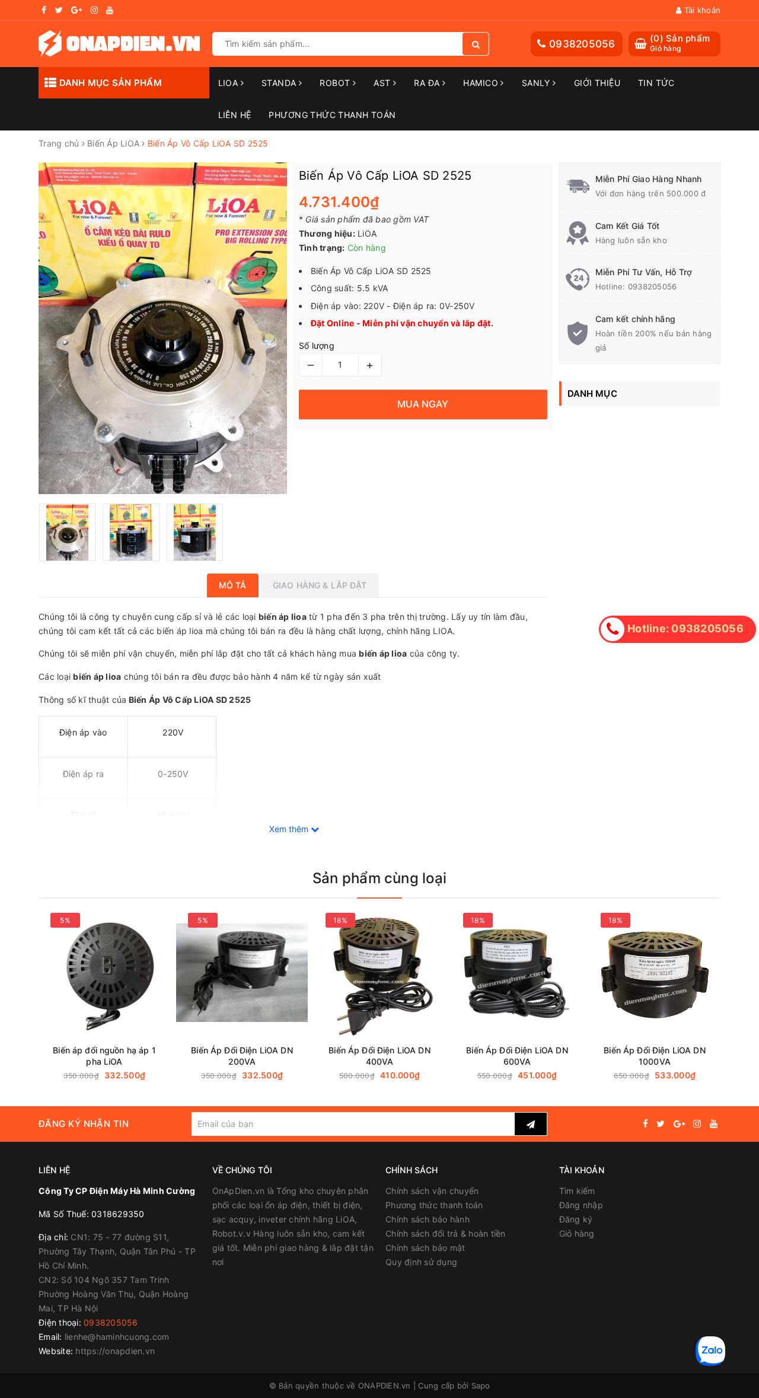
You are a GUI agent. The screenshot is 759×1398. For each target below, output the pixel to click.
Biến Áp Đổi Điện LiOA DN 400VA (379, 1055)
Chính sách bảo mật (425, 1248)
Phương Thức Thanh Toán (332, 115)
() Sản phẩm (680, 43)
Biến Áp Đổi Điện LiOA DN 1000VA (654, 1055)
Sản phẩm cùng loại (379, 878)
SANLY (537, 83)
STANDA (280, 83)
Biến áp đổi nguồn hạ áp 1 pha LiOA (104, 1055)
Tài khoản (701, 10)
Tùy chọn (138, 1076)
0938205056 (582, 44)
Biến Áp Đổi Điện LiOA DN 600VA (516, 1055)
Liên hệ (234, 115)
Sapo (480, 1385)
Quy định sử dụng (421, 1262)
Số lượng (316, 345)
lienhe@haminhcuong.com (117, 1337)
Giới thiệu (597, 83)
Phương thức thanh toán (434, 1205)
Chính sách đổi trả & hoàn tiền (445, 1233)
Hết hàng (275, 1076)
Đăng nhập (581, 1205)
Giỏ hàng (577, 1233)
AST (383, 83)
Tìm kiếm (577, 1191)
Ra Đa (428, 83)
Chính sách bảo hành (427, 1219)
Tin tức (656, 83)
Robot (336, 83)
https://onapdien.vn (115, 1351)
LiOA (229, 83)
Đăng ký (576, 1219)
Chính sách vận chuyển (432, 1191)
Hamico (481, 83)
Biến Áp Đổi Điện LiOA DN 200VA (241, 1055)
